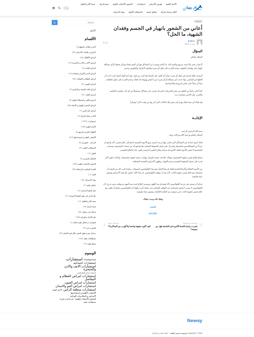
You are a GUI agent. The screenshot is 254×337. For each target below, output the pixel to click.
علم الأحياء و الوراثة (88, 217)
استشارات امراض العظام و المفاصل (78, 277)
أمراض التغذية (90, 68)
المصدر (153, 206)
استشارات (141, 4)
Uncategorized (90, 259)
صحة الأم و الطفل (87, 4)
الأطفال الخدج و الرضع (87, 132)
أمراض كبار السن (89, 110)
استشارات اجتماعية (84, 262)
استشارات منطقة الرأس (79, 289)
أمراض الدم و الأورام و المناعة (84, 73)
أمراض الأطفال (90, 57)
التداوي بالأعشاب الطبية (123, 4)
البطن (93, 153)
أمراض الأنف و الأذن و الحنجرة (84, 62)
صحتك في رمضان (89, 211)
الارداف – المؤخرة (89, 142)
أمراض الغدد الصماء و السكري (84, 89)
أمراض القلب (90, 94)
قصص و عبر (91, 227)
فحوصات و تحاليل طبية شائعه (84, 222)
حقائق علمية (151, 11)
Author (191, 40)
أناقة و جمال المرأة (169, 11)
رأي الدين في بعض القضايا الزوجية (82, 195)
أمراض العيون (90, 84)
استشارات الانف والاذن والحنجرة (80, 267)
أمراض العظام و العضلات (86, 78)
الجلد (94, 174)
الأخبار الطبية (171, 4)
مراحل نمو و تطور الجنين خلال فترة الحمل (79, 233)
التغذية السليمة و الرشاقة (86, 169)
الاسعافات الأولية (135, 11)
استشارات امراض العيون (80, 282)
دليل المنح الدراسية (88, 190)
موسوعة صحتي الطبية (178, 333)
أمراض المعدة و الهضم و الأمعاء (83, 105)
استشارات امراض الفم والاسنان (76, 285)
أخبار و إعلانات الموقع (87, 46)
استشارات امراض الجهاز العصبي (86, 273)
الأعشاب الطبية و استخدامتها (85, 137)
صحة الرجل (104, 4)
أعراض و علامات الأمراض (86, 52)
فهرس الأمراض (155, 4)
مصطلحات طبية (90, 238)
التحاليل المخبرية (89, 158)
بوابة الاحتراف (118, 11)
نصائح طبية (91, 243)
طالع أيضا (153, 213)
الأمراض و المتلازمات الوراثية (83, 295)
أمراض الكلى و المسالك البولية (84, 100)
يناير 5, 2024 (190, 44)
